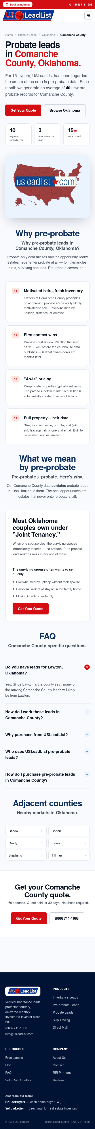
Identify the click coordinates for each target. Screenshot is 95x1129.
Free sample (14, 1057)
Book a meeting (20, 4)
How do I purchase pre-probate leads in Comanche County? (40, 777)
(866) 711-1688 (83, 4)
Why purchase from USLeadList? (36, 734)
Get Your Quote (23, 110)
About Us (59, 1057)
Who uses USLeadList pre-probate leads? (37, 754)
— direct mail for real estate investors (41, 1108)
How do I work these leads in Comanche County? (32, 715)
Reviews (59, 1080)
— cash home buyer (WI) (33, 1102)
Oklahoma (48, 35)
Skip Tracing (61, 1020)
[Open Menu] (88, 15)
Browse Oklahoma (64, 110)
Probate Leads (27, 35)
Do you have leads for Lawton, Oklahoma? (34, 670)
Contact (58, 1065)
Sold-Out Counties (18, 1080)
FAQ (8, 1072)
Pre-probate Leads (66, 1005)
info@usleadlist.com (19, 1034)
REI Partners (62, 1072)
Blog (8, 1065)
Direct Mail (60, 1027)
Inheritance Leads (65, 997)
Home (9, 35)
